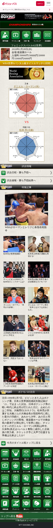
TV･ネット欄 (16, 41)
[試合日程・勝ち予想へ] (26, 176)
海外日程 (5, 496)
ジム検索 (37, 484)
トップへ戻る (8, 516)
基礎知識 (5, 509)
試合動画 (48, 41)
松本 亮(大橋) (26, 130)
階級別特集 (37, 471)
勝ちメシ (26, 509)
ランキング (37, 41)
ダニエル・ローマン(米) (26, 86)
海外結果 (16, 496)
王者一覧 (26, 41)
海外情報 (48, 496)
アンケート (16, 509)
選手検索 (5, 41)
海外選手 (26, 496)
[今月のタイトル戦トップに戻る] (26, 446)
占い (47, 509)
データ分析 (16, 484)
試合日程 (5, 459)
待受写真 (26, 484)
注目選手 (48, 484)
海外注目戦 (37, 496)
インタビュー (48, 471)
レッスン (37, 509)
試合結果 (16, 459)
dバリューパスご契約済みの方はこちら (16, 10)
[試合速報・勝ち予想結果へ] (26, 184)
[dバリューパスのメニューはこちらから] (48, 4)
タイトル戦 (26, 471)
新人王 (26, 459)
